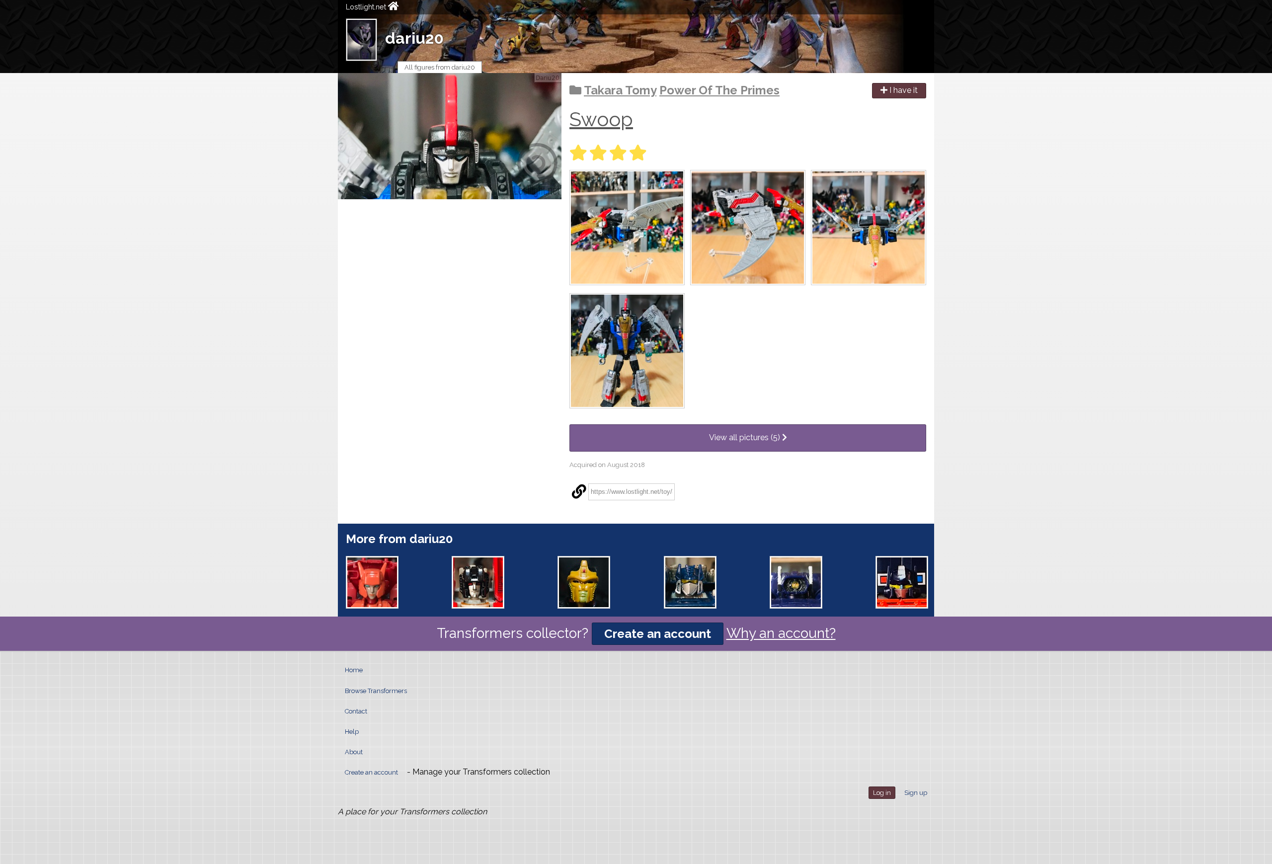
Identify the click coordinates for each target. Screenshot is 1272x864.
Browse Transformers (376, 691)
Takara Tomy (620, 90)
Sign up (915, 792)
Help (352, 731)
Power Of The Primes (719, 90)
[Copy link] (578, 491)
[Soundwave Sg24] (690, 582)
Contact (356, 711)
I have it (902, 90)
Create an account (657, 634)
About (354, 752)
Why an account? (781, 633)
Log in (882, 792)
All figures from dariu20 (439, 67)
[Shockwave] (796, 582)
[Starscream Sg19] (478, 582)
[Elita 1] (372, 582)
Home (354, 670)
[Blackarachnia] (584, 582)
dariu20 (414, 38)
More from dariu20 (399, 539)
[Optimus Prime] (902, 582)
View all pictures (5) (745, 437)
